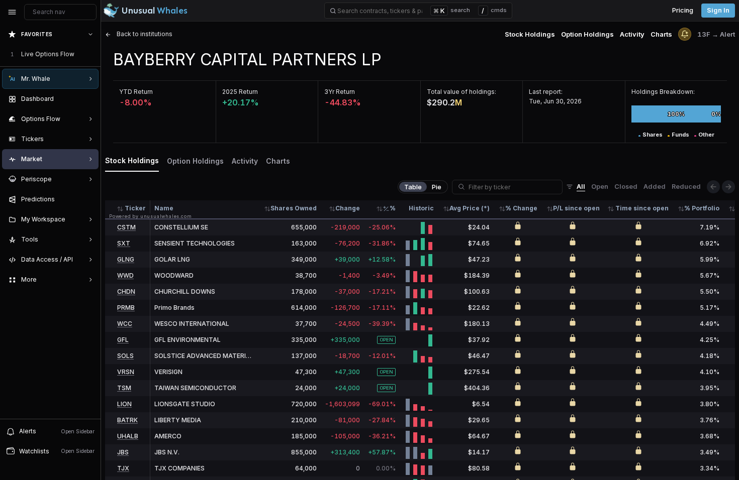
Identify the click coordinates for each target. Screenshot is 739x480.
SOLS (125, 355)
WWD (125, 275)
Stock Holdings (530, 34)
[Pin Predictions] (88, 199)
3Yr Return (339, 91)
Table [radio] (413, 187)
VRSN (125, 372)
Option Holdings (587, 34)
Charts (661, 34)
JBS (123, 452)
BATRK (127, 420)
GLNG (125, 259)
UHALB (127, 436)
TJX (123, 468)
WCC (124, 323)
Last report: (546, 91)
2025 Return (240, 91)
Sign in (718, 10)
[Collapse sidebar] (12, 12)
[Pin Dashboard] (88, 99)
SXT (123, 243)
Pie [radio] (436, 187)
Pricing (682, 10)
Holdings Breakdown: (663, 91)
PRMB (126, 307)
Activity (632, 34)
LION (124, 404)
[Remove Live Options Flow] (91, 54)
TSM (124, 388)
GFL (123, 339)
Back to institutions (143, 34)
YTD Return (136, 91)
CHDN (126, 291)
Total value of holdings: (461, 91)
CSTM (126, 227)
